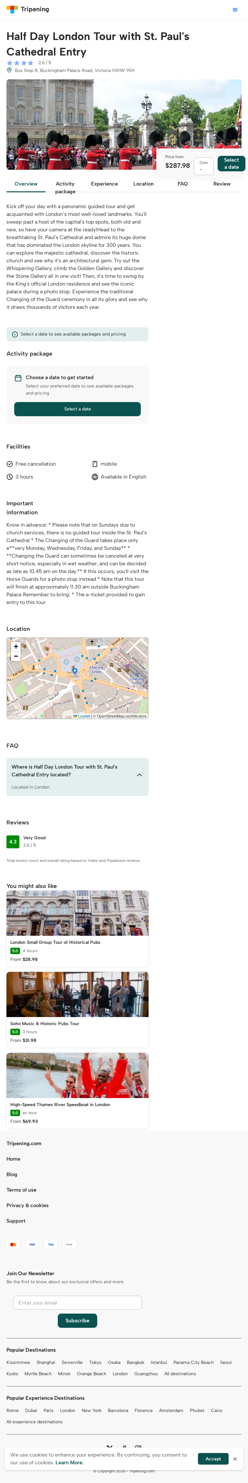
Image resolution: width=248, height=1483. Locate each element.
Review (222, 184)
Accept (213, 1459)
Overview (26, 184)
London (120, 1374)
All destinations (180, 1374)
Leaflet (83, 716)
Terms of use (21, 1190)
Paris (49, 1410)
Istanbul (159, 1362)
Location (143, 184)
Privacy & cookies (27, 1205)
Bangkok (135, 1362)
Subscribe (77, 1320)
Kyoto (12, 1374)
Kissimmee (18, 1362)
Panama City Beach (193, 1362)
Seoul (226, 1362)
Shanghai (45, 1362)
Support (16, 1221)
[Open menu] (235, 9)
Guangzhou (146, 1374)
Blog (11, 1174)
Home (13, 1159)
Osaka (114, 1362)
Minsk (64, 1374)
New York (91, 1410)
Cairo (216, 1410)
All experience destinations (34, 1422)
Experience (104, 184)
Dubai (31, 1410)
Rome (12, 1410)
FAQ (183, 184)
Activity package (65, 186)
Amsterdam (171, 1410)
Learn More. (70, 1462)
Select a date (77, 409)
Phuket (197, 1410)
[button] (75, 672)
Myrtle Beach (38, 1374)
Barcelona (118, 1410)
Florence (144, 1410)
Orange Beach (91, 1374)
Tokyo (95, 1362)
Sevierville (72, 1362)
